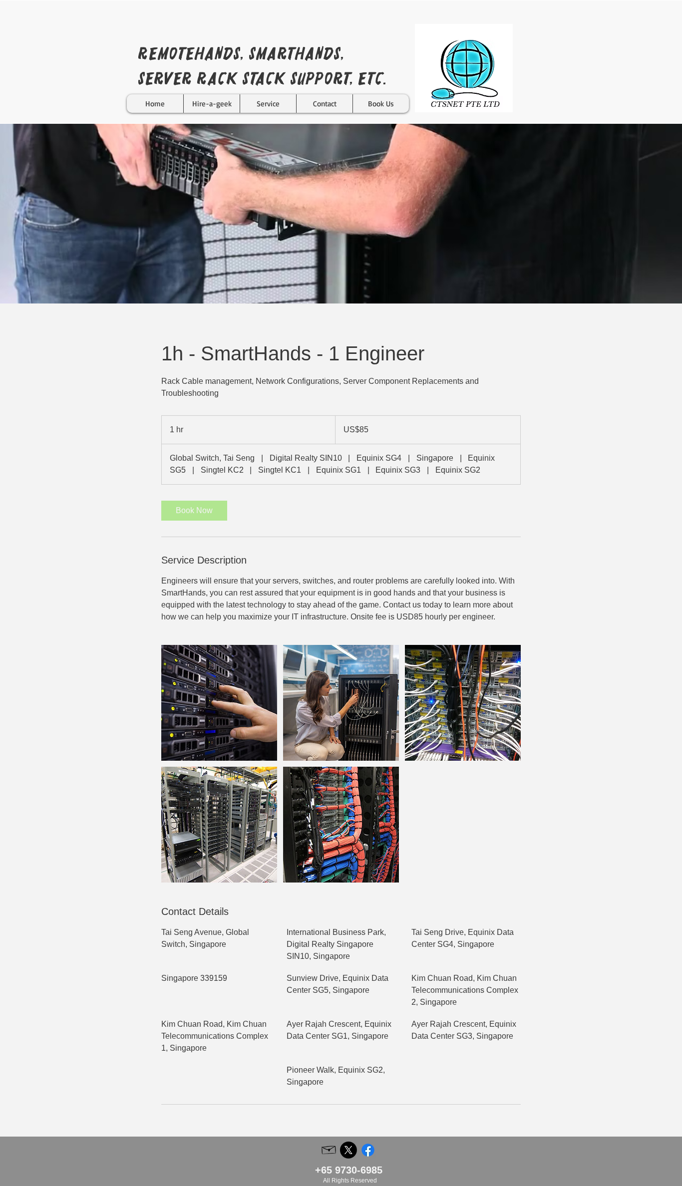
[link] (194, 511)
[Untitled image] (219, 703)
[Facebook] (367, 1150)
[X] (348, 1150)
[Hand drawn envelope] (329, 1149)
